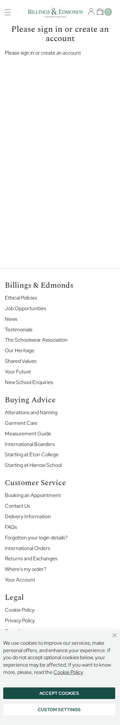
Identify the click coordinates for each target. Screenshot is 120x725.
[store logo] (55, 12)
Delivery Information (28, 516)
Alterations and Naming (31, 412)
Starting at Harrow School (33, 465)
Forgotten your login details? (36, 537)
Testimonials (18, 329)
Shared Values (20, 361)
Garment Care (21, 423)
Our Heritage (19, 350)
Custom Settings (59, 709)
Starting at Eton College (32, 454)
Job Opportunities (25, 308)
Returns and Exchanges (31, 558)
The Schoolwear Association (36, 339)
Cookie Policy (20, 610)
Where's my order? (25, 569)
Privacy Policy (20, 620)
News (11, 319)
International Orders (27, 548)
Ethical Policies (21, 297)
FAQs (11, 527)
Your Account (20, 579)
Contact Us (17, 505)
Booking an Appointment (33, 495)
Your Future (18, 371)
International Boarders (30, 444)
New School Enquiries (29, 382)
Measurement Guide (28, 433)
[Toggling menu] (8, 12)
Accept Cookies (59, 693)
